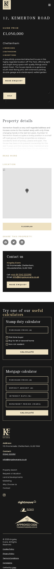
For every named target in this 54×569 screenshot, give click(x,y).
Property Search (10, 470)
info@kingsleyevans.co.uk (26, 277)
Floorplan (27, 226)
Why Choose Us (10, 484)
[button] (49, 5)
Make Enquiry (14, 81)
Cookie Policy (8, 549)
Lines (14, 567)
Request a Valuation (12, 473)
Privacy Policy (8, 554)
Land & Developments (13, 477)
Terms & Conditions (11, 558)
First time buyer (16, 337)
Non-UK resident (16, 344)
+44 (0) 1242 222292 (21, 274)
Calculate (27, 352)
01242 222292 (9, 454)
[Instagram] (4, 494)
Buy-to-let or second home (21, 341)
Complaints (7, 563)
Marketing (7, 481)
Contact (6, 488)
